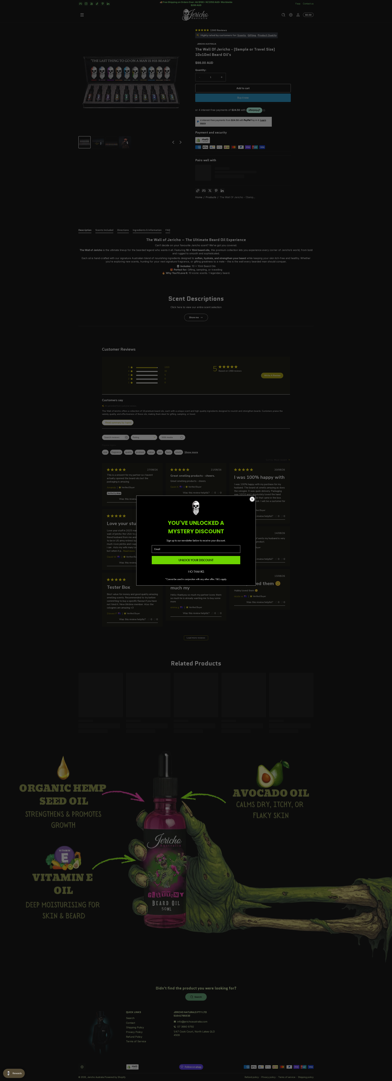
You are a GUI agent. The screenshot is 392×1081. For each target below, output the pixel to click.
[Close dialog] (252, 499)
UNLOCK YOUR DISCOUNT (196, 560)
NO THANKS (196, 572)
